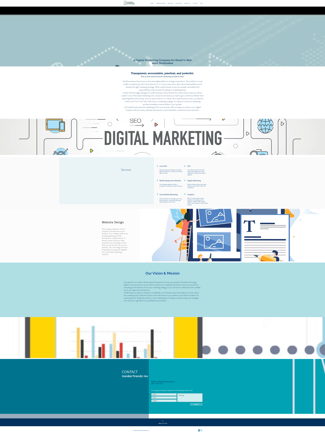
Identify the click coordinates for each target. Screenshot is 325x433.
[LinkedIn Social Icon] (199, 430)
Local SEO (163, 166)
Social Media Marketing (168, 194)
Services (126, 169)
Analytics (190, 194)
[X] (201, 430)
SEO (189, 166)
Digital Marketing (194, 180)
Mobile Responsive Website (170, 180)
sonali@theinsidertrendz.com (165, 381)
